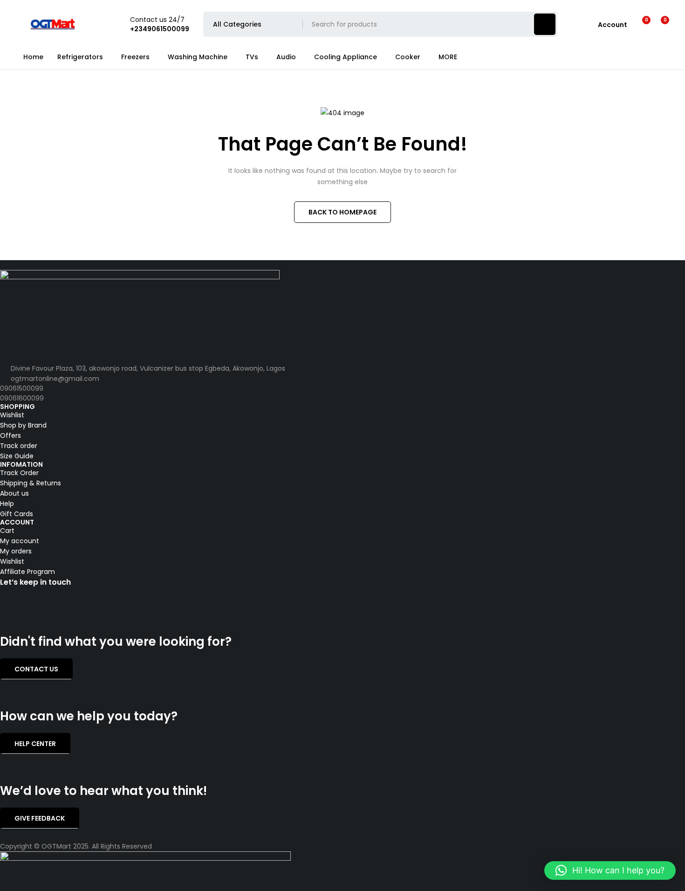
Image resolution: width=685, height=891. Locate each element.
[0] (658, 24)
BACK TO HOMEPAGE (342, 212)
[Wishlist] (640, 24)
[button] (610, 870)
